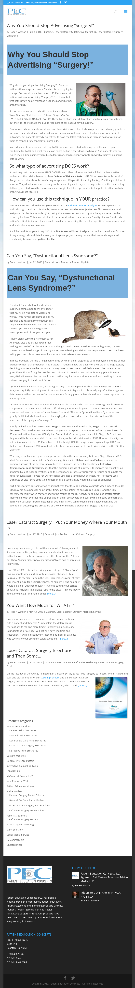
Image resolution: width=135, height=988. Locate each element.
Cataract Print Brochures (22, 730)
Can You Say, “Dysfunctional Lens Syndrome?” (52, 256)
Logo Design (13, 770)
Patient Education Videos (20, 786)
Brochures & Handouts (19, 726)
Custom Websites (16, 755)
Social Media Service (18, 834)
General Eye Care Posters (20, 760)
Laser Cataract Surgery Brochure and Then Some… (39, 653)
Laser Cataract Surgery (110, 31)
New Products (63, 262)
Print (98, 611)
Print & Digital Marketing (20, 824)
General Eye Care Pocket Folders (26, 800)
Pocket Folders (14, 791)
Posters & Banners (17, 815)
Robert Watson (18, 31)
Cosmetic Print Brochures (23, 735)
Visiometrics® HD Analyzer (83, 205)
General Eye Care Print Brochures (27, 740)
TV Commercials (15, 839)
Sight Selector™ (15, 829)
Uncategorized (15, 844)
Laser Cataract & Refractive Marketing (75, 31)
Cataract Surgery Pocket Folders (26, 795)
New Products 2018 (17, 781)
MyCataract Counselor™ (20, 776)
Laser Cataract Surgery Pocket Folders (30, 805)
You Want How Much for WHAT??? (40, 605)
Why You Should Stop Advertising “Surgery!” (50, 25)
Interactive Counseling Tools (22, 766)
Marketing (12, 35)
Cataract (48, 31)
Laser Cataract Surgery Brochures (27, 745)
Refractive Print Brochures (23, 750)
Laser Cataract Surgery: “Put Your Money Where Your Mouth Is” (67, 525)
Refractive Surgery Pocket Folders (27, 810)
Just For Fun (61, 534)
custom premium (49, 677)
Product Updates (81, 262)
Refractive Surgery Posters (23, 819)
